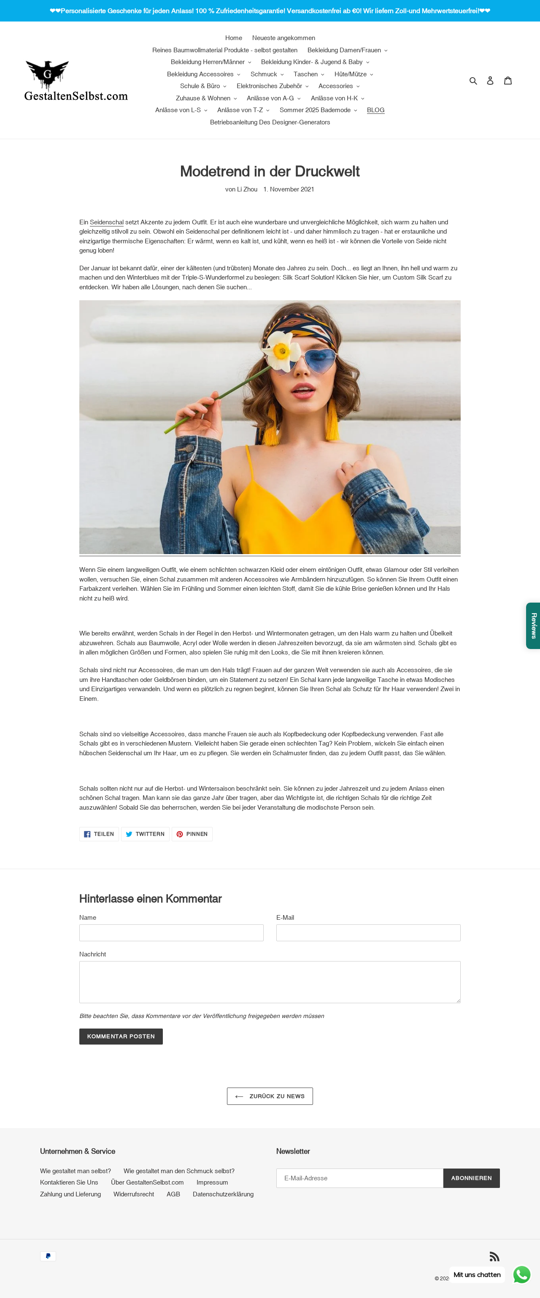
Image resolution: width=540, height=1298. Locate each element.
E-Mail (285, 917)
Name (87, 917)
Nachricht (92, 954)
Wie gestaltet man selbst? (75, 1170)
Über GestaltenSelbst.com (147, 1182)
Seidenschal (107, 222)
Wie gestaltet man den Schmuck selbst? (179, 1170)
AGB (173, 1194)
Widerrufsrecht (133, 1194)
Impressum (212, 1182)
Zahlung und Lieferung (70, 1194)
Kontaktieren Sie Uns (69, 1182)
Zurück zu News (276, 1096)
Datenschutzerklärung (223, 1194)
